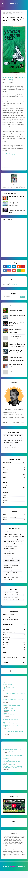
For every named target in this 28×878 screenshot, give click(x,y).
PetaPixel (5, 748)
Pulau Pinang (14, 490)
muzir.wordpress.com (8, 687)
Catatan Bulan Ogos (14, 624)
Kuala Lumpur (14, 475)
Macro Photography (8, 555)
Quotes (14, 650)
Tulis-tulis (14, 662)
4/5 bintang (9, 79)
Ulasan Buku (8, 12)
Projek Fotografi (14, 565)
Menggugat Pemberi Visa (9, 710)
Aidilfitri (11, 435)
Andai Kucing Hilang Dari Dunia (16, 196)
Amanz (4, 754)
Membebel (14, 642)
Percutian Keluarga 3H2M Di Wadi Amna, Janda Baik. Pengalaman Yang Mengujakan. (16, 359)
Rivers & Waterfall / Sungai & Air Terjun (12, 570)
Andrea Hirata (7, 592)
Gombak (19, 437)
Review (14, 652)
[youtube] (14, 270)
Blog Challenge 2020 (14, 617)
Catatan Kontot (14, 627)
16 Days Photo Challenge (9, 531)
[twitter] (9, 266)
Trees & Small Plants (8, 579)
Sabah (14, 495)
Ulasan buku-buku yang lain (10, 154)
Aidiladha (6, 435)
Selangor (14, 500)
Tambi (18, 447)
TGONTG (13, 447)
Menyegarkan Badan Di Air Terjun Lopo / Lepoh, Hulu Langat (15, 351)
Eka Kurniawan (7, 594)
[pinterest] (23, 266)
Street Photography (8, 574)
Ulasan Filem (6, 602)
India (14, 514)
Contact (18, 863)
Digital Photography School (9, 764)
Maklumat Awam (14, 639)
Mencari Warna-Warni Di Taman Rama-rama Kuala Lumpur (17, 309)
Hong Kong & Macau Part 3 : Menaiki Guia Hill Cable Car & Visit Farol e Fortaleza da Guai (14, 694)
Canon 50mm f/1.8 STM (9, 541)
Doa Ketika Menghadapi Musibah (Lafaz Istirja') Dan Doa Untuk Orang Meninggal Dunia (17, 344)
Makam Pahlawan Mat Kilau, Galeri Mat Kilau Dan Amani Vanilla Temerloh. (16, 331)
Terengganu (14, 502)
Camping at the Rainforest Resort (11, 705)
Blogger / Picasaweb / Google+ (14, 619)
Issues (14, 634)
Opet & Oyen (12, 445)
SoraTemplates (13, 866)
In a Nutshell (6, 713)
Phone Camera (7, 562)
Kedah (14, 467)
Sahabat (19, 445)
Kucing (15, 546)
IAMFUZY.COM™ (6, 722)
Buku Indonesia (15, 592)
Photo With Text (15, 562)
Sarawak (14, 497)
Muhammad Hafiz (19, 440)
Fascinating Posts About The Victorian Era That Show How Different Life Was (13, 760)
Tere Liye (13, 599)
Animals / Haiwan (8, 534)
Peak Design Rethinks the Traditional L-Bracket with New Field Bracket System (12, 766)
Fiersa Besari (15, 594)
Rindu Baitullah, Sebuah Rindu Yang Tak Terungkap (16, 365)
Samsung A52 (7, 572)
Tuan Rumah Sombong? (9, 714)
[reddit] (19, 266)
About (13, 863)
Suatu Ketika (6, 447)
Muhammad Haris (8, 442)
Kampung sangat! (13, 371)
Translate (14, 284)
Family (5, 437)
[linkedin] (14, 266)
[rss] (23, 270)
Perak (14, 487)
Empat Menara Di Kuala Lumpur (17, 315)
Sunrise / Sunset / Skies (9, 577)
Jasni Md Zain (21, 77)
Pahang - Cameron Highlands (14, 485)
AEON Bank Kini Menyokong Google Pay (12, 755)
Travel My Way (6, 692)
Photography (6, 565)
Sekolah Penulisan (7, 730)
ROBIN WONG (6, 698)
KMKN (5, 440)
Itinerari (14, 519)
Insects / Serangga (8, 546)
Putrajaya (14, 492)
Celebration (14, 629)
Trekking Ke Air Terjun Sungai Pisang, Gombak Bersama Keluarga (16, 323)
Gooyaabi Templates (14, 868)
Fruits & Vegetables (18, 543)
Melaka (14, 477)
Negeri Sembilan (14, 480)
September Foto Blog (16, 572)
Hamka (21, 594)
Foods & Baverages (8, 543)
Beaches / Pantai (17, 534)
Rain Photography (8, 567)
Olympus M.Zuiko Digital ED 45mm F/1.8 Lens (13, 558)
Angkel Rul (5, 23)
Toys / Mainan (19, 577)
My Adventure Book (7, 704)
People (18, 560)
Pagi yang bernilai (7, 684)
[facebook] (5, 266)
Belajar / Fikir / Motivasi (14, 614)
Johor (14, 464)
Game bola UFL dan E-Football (10, 719)
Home (4, 12)
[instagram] (9, 270)
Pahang (14, 482)
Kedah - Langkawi (14, 470)
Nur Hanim (16, 442)
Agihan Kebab (6, 689)
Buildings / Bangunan (8, 539)
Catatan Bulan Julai (14, 622)
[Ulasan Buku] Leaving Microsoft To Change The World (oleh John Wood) (17, 210)
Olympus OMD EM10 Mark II (9, 560)
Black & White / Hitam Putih (18, 536)
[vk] (5, 270)
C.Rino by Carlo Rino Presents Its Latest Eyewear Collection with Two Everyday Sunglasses (12, 725)
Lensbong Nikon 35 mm (9, 553)
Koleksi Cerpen (7, 597)
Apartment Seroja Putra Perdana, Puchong (15, 337)
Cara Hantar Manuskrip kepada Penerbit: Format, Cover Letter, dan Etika (13, 732)
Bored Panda (6, 758)
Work (13, 449)
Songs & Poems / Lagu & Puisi (14, 657)
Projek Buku (14, 597)
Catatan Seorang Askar (9, 77)
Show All (5, 736)
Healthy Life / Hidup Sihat (14, 632)
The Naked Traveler (8, 708)
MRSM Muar (10, 440)
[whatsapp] (19, 270)
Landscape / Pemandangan (10, 548)
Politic (14, 647)
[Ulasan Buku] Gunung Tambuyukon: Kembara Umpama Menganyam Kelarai (17, 204)
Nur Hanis (6, 445)
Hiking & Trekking (14, 462)
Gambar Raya (12, 437)
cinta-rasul (5, 683)
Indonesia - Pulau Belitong (14, 517)
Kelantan (14, 472)
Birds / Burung (7, 536)
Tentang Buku (7, 599)
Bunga (16, 539)
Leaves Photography (8, 551)
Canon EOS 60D (19, 541)
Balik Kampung (18, 435)
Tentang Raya (7, 449)
